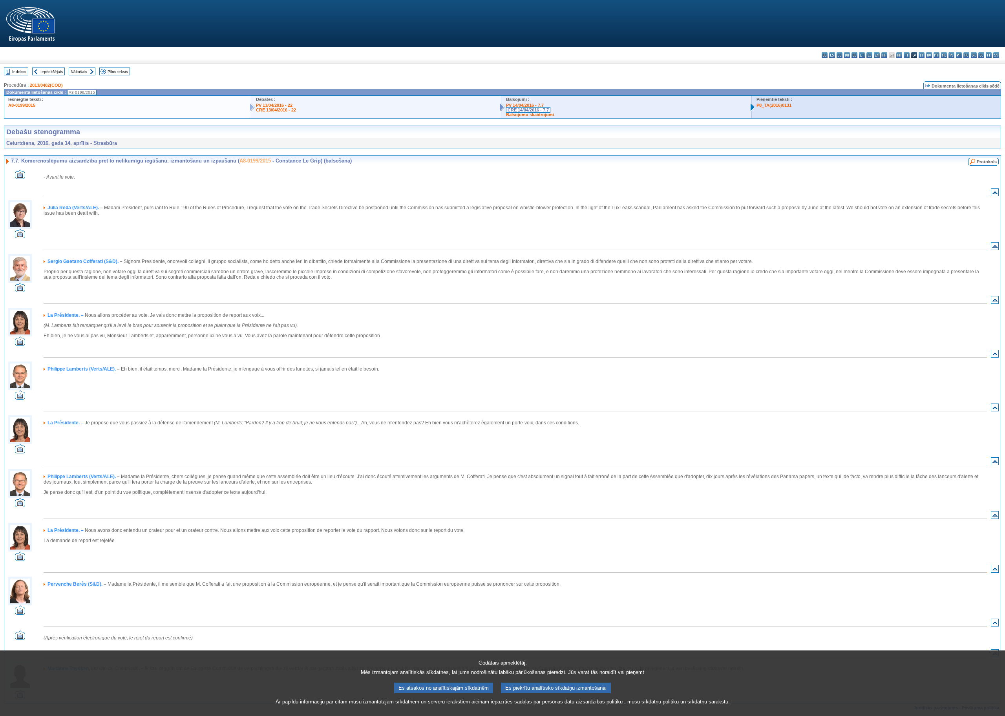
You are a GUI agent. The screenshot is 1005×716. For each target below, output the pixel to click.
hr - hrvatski (899, 55)
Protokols (987, 161)
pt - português (959, 55)
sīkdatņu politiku (660, 702)
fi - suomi (989, 55)
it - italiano (907, 55)
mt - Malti (936, 55)
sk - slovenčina (974, 55)
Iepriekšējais (51, 71)
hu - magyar (929, 55)
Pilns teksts (118, 71)
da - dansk (847, 55)
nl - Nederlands (944, 55)
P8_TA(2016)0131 (773, 105)
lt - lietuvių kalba (922, 55)
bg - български (825, 55)
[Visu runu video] (20, 177)
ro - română (966, 55)
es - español (832, 55)
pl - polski (951, 55)
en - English (877, 55)
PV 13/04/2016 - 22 (274, 105)
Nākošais (79, 71)
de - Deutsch (854, 55)
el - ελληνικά (869, 55)
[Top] (995, 194)
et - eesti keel (862, 55)
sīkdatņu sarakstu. (708, 702)
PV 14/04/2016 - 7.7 (525, 105)
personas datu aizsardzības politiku (582, 702)
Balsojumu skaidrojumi (530, 114)
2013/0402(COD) (46, 85)
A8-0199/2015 (21, 105)
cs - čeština (839, 55)
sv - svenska (996, 55)
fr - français (884, 55)
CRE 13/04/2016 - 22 (276, 110)
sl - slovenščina (981, 55)
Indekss (19, 71)
